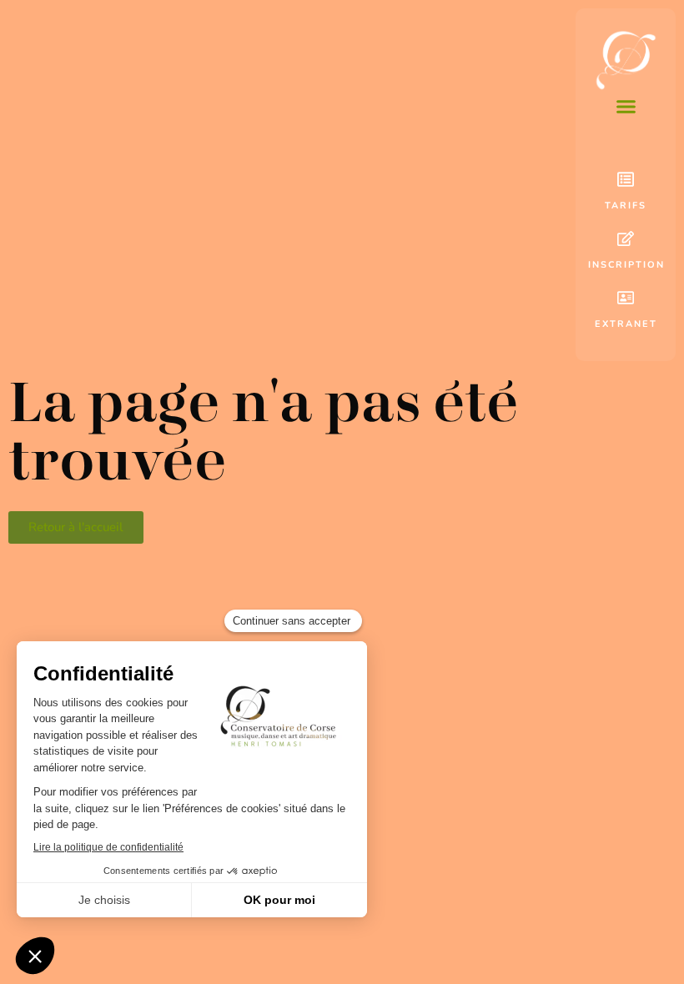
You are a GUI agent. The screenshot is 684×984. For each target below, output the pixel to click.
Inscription (626, 265)
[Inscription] (625, 238)
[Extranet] (625, 297)
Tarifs (625, 205)
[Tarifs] (625, 179)
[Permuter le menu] (626, 106)
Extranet (626, 324)
